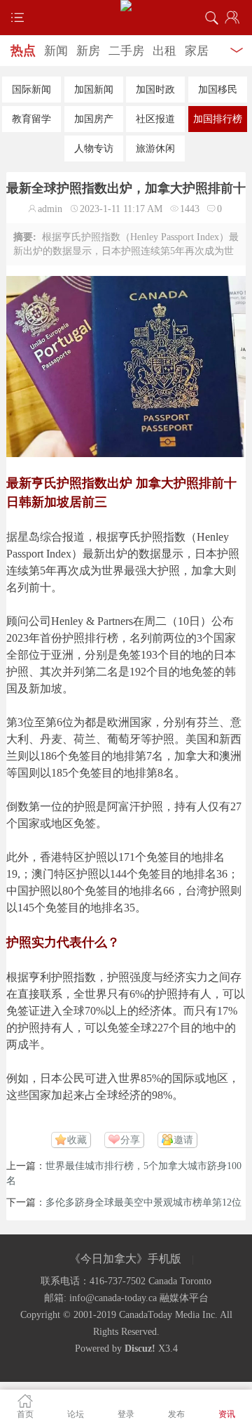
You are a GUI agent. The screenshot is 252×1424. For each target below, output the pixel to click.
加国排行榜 (217, 119)
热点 (23, 51)
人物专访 (93, 148)
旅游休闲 (155, 148)
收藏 (77, 1140)
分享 (130, 1140)
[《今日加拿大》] (126, 5)
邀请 (183, 1140)
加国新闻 (93, 89)
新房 (88, 51)
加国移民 (217, 89)
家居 (197, 51)
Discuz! (140, 1348)
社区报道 (155, 119)
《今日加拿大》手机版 (125, 1259)
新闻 (56, 51)
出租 (164, 51)
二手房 (126, 51)
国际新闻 (31, 89)
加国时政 (155, 89)
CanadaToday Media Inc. (168, 1315)
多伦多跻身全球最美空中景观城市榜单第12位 (143, 1202)
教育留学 (31, 119)
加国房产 (93, 119)
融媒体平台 (184, 1298)
